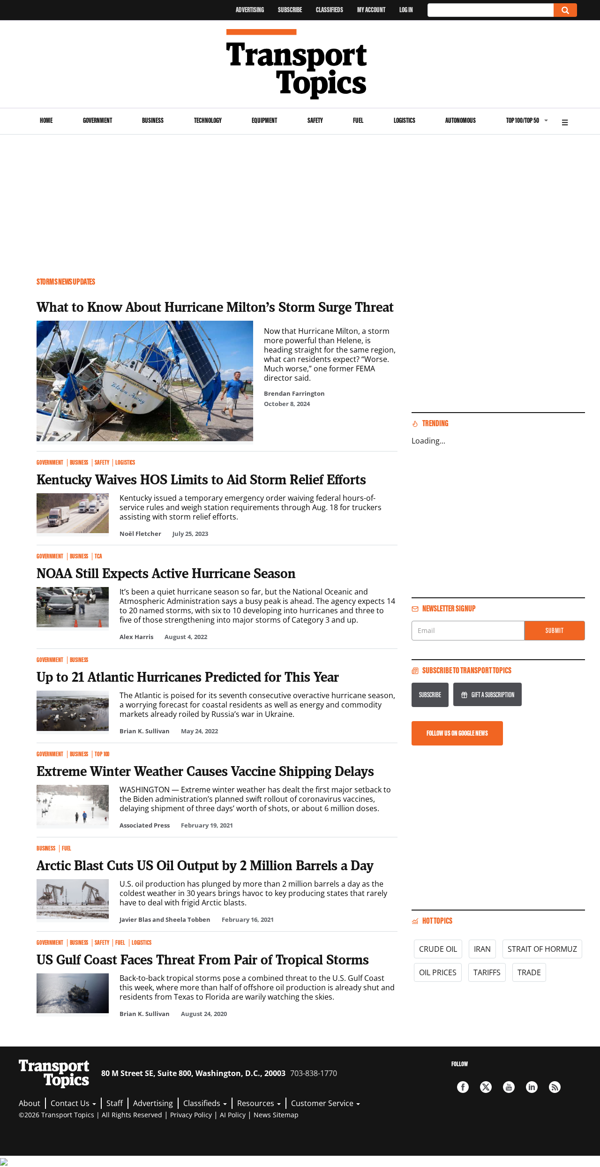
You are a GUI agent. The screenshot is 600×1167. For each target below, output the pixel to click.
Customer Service (323, 1103)
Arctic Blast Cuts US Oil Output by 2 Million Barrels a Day (205, 865)
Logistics (404, 120)
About (29, 1103)
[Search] (565, 10)
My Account (371, 9)
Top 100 (102, 754)
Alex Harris (136, 636)
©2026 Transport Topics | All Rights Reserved (90, 1114)
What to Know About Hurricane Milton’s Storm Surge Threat (215, 306)
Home (46, 120)
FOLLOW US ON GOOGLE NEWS (457, 733)
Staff (114, 1103)
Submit (555, 630)
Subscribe (290, 9)
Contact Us (71, 1103)
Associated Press (145, 825)
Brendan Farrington (294, 393)
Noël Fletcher (140, 533)
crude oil (438, 949)
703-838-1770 (313, 1073)
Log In (406, 9)
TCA (98, 556)
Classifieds (329, 9)
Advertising (250, 9)
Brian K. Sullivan (145, 731)
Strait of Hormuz (542, 949)
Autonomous (460, 120)
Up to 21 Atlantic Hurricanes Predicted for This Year (188, 676)
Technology (208, 120)
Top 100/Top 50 (522, 120)
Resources (256, 1103)
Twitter (486, 1087)
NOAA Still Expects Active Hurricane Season (166, 573)
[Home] (300, 64)
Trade (529, 972)
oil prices (438, 972)
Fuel (358, 120)
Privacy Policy (191, 1114)
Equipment (264, 120)
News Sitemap (276, 1114)
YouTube (509, 1087)
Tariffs (487, 972)
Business (153, 120)
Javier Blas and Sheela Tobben (165, 919)
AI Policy (233, 1114)
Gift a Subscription (493, 694)
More (565, 121)
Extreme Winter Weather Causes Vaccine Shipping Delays (205, 771)
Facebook (463, 1087)
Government (97, 120)
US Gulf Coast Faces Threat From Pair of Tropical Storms (203, 959)
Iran (482, 949)
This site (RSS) (555, 1087)
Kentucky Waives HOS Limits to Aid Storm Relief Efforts (201, 479)
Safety (315, 120)
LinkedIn (532, 1087)
